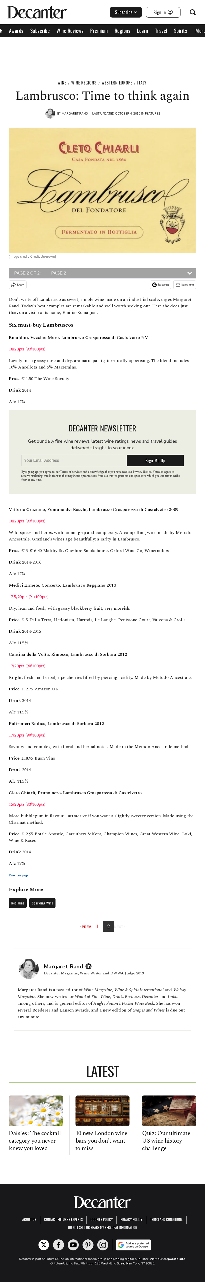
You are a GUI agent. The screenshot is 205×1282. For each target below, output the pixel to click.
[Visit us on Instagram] (102, 1244)
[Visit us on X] (43, 1244)
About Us (29, 1219)
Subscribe (124, 12)
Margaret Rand (75, 114)
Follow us (163, 285)
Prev (87, 927)
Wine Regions (83, 83)
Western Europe (117, 83)
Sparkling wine (42, 902)
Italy (141, 83)
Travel (161, 30)
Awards (16, 30)
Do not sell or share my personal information (102, 1227)
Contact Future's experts (63, 1219)
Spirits (180, 30)
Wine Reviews (70, 30)
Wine (62, 83)
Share (20, 285)
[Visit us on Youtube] (73, 1244)
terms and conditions (166, 1219)
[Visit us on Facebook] (58, 1244)
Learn (142, 30)
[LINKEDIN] (90, 966)
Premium (99, 30)
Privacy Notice (142, 472)
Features (152, 114)
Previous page (18, 875)
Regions (122, 30)
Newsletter (188, 285)
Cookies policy (101, 1219)
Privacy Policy (131, 1219)
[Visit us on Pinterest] (88, 1244)
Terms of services (71, 472)
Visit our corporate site (167, 1259)
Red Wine (17, 902)
